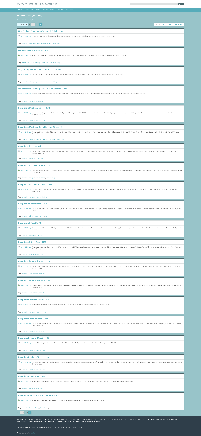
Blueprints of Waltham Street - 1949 (34, 108)
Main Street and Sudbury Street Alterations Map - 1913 (42, 89)
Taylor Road (39, 158)
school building (52, 82)
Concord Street (33, 273)
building (31, 82)
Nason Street (45, 62)
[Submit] (179, 4)
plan (51, 62)
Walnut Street (56, 43)
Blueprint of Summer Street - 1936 (33, 338)
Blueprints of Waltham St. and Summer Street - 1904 (41, 127)
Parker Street (44, 408)
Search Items (40, 20)
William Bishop (61, 139)
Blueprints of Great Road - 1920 (32, 242)
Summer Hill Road (41, 197)
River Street (39, 388)
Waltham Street (41, 120)
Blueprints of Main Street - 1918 (32, 204)
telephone (47, 43)
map (38, 62)
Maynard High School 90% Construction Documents (41, 70)
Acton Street (26, 62)
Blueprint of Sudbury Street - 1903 (33, 357)
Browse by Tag (29, 20)
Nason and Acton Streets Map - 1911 (34, 50)
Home (20, 9)
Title (163, 24)
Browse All (20, 20)
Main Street (32, 43)
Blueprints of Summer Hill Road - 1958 (35, 185)
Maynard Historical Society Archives (37, 3)
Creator (170, 24)
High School (38, 82)
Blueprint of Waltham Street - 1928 (33, 300)
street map (40, 43)
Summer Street (40, 139)
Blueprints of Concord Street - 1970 (34, 261)
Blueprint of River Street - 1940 (32, 376)
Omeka (32, 433)
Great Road (32, 254)
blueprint (25, 43)
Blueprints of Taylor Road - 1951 (32, 146)
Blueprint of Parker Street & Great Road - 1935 (38, 395)
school (45, 82)
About (52, 9)
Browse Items (29, 9)
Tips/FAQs (60, 9)
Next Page (40, 24)
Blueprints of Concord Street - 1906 (34, 280)
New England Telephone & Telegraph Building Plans (41, 31)
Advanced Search (182, 4)
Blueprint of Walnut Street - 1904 (33, 319)
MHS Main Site (70, 9)
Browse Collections (42, 9)
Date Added (178, 24)
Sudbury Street (40, 369)
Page (29, 24)
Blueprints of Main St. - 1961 (31, 223)
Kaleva (31, 216)
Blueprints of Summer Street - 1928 (34, 165)
